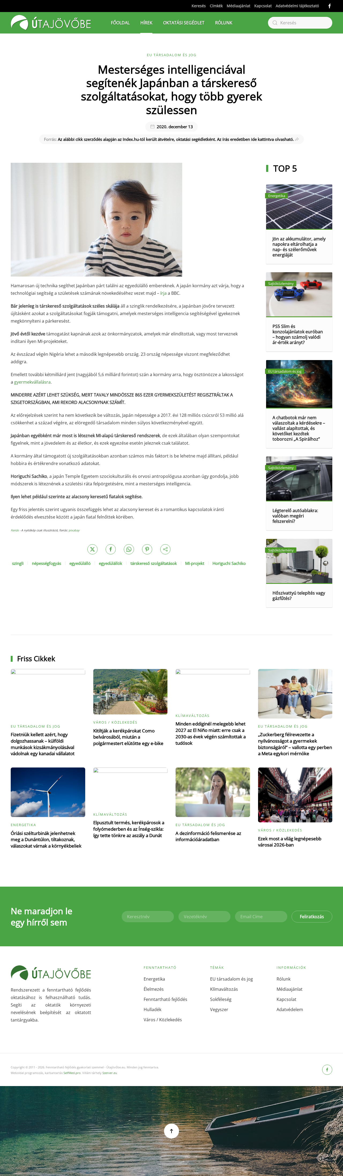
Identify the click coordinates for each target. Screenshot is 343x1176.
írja (163, 293)
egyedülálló (80, 563)
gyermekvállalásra (32, 382)
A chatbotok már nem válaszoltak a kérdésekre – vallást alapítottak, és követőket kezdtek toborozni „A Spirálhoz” (299, 428)
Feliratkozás (312, 917)
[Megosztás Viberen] (165, 549)
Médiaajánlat (238, 5)
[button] (171, 1131)
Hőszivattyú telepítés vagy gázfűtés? (299, 595)
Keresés (199, 5)
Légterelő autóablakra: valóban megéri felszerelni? (295, 516)
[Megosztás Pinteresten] (147, 549)
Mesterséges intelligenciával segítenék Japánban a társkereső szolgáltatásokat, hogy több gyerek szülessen (171, 89)
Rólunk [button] (223, 23)
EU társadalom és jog (171, 54)
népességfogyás (46, 563)
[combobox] (300, 23)
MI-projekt (194, 563)
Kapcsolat (263, 5)
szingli (18, 563)
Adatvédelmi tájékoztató (297, 5)
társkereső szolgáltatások (154, 563)
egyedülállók (110, 563)
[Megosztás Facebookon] (111, 549)
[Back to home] (51, 22)
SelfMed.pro (72, 1073)
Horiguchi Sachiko (229, 563)
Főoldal (120, 23)
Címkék (216, 5)
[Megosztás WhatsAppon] (129, 549)
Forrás (15, 530)
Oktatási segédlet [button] (183, 23)
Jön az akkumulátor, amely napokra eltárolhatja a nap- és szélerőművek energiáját (299, 247)
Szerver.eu (109, 1073)
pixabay (74, 530)
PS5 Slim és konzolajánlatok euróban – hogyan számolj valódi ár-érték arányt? (298, 334)
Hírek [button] (146, 23)
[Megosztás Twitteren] (92, 549)
